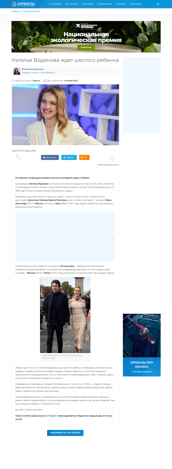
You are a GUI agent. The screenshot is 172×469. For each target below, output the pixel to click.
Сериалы (15, 11)
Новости (121, 4)
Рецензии (87, 4)
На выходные (104, 4)
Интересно (135, 4)
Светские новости (31, 11)
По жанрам (55, 4)
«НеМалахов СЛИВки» (81, 384)
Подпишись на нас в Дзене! (65, 433)
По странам (71, 4)
